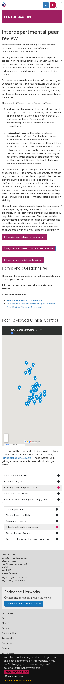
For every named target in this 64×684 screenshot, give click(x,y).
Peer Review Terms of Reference (25, 300)
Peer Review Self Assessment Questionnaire (31, 303)
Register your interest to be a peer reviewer (29, 248)
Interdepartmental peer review (20, 487)
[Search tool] (46, 5)
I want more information (18, 680)
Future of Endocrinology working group (25, 499)
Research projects (14, 481)
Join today (24, 603)
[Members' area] (53, 5)
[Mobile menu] (59, 5)
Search (5, 648)
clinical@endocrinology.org (17, 457)
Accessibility (8, 638)
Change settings (14, 676)
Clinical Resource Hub (16, 475)
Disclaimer (7, 643)
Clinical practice (18, 17)
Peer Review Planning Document (24, 307)
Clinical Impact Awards (16, 493)
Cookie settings (10, 633)
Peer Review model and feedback (23, 260)
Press (4, 618)
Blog (4, 623)
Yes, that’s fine (16, 672)
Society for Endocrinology (14, 558)
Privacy (5, 628)
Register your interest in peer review (25, 236)
